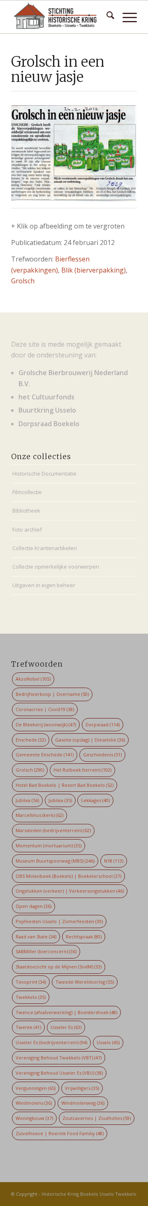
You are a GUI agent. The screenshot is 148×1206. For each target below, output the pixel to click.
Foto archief (27, 529)
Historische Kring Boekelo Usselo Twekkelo (89, 1194)
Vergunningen (36, 1088)
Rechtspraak (84, 936)
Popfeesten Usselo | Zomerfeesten (59, 921)
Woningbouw (34, 1118)
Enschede (31, 740)
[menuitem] (106, 16)
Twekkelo (31, 997)
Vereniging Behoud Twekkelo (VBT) (59, 1057)
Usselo (108, 1042)
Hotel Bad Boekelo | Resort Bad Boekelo (64, 785)
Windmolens (34, 1103)
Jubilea (27, 800)
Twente (28, 1027)
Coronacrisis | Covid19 (45, 709)
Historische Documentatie (44, 473)
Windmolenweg (82, 1103)
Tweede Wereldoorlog (85, 982)
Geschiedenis (102, 754)
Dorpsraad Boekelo (48, 423)
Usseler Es (66, 1027)
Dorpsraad (103, 724)
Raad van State (36, 936)
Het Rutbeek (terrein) (82, 770)
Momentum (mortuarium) (48, 845)
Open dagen (33, 906)
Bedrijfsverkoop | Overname (52, 694)
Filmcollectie (27, 492)
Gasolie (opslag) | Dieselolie (90, 740)
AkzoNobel (33, 679)
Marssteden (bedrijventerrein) (53, 830)
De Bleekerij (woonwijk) (46, 724)
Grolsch (23, 280)
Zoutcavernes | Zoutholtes (96, 1118)
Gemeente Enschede (45, 754)
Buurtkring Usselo (47, 410)
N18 (113, 861)
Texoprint (31, 982)
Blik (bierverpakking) (93, 270)
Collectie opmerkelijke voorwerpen (55, 566)
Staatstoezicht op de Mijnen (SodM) (59, 966)
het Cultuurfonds (46, 396)
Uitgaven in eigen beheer (43, 585)
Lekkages (95, 800)
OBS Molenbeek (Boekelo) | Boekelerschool (68, 876)
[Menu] (125, 16)
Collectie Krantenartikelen (44, 548)
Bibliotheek (26, 510)
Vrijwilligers (82, 1088)
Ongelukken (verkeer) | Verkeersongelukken (70, 891)
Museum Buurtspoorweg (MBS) (55, 861)
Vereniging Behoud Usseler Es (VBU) (59, 1073)
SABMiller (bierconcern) (46, 951)
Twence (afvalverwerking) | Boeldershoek (66, 1012)
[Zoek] (106, 16)
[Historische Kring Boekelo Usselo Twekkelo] (61, 16)
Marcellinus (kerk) (39, 815)
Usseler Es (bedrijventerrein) (51, 1042)
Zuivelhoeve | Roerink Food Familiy (60, 1133)
